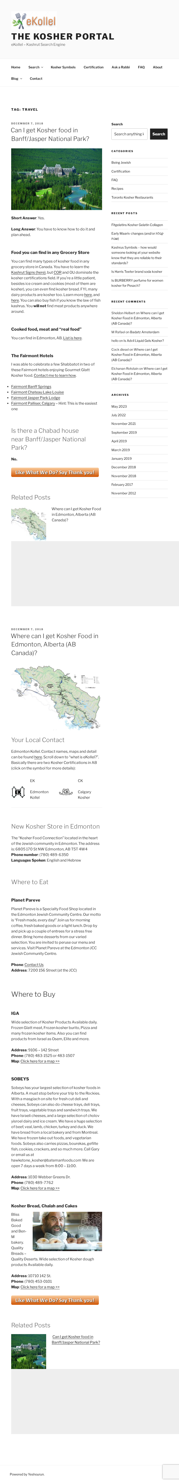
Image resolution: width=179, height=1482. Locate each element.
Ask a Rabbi (121, 67)
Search (33, 67)
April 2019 (119, 441)
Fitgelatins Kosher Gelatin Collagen (137, 225)
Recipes (117, 188)
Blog (14, 78)
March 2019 (120, 450)
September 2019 (124, 432)
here (88, 295)
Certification (93, 67)
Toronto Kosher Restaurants (132, 197)
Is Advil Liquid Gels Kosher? (144, 341)
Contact (36, 78)
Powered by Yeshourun (27, 1474)
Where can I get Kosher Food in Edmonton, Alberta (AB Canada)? (76, 514)
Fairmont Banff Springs (31, 386)
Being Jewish (121, 162)
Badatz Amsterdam (144, 332)
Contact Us (34, 964)
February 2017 (122, 484)
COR (58, 272)
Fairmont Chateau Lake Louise (37, 392)
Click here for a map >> (40, 1061)
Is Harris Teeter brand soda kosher (136, 271)
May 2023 (119, 406)
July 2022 (118, 415)
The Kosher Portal (63, 36)
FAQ (141, 67)
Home (15, 67)
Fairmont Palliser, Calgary (33, 403)
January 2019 (121, 458)
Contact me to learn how (55, 375)
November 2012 (123, 493)
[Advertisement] (95, 573)
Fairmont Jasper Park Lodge (35, 398)
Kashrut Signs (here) (28, 272)
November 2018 (123, 476)
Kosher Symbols (63, 67)
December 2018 (123, 467)
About (157, 67)
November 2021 (123, 424)
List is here (72, 338)
